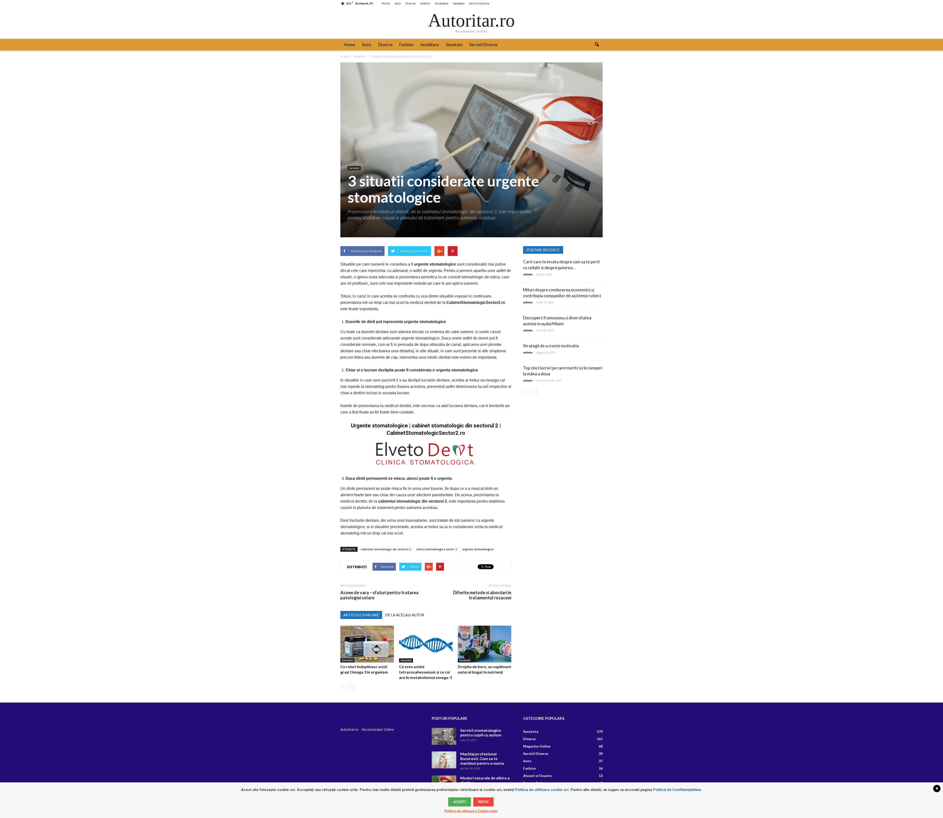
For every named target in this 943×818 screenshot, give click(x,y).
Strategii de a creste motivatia (551, 345)
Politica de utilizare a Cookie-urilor (471, 811)
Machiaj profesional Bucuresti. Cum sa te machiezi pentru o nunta (482, 758)
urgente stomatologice (478, 549)
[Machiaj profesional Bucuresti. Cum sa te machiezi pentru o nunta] (444, 759)
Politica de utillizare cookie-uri (542, 790)
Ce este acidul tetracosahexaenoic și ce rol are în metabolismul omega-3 (425, 672)
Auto (398, 3)
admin (528, 274)
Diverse (410, 3)
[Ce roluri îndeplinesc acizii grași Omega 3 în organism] (367, 644)
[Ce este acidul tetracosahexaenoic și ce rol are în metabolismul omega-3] (426, 644)
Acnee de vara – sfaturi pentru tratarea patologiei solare (379, 595)
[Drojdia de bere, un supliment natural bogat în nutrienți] (484, 644)
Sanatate (458, 3)
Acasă (344, 56)
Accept (459, 802)
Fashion (425, 3)
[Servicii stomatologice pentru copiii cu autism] (444, 736)
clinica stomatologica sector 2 (436, 549)
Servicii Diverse (479, 3)
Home (386, 3)
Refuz (483, 802)
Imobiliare (441, 3)
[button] (597, 45)
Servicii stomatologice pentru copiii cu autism (480, 732)
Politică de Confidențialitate (677, 790)
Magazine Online (536, 746)
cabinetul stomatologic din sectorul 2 (386, 549)
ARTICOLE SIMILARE (361, 615)
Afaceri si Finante (537, 776)
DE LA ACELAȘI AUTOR (404, 615)
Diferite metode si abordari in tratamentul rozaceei (482, 595)
